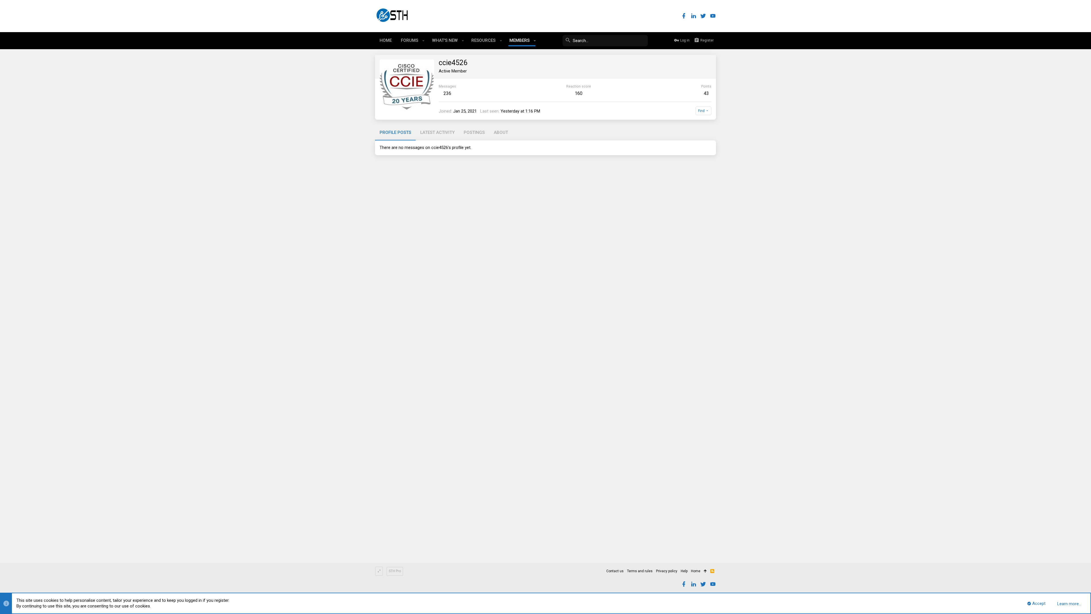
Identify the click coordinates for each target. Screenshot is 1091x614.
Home (695, 571)
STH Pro (395, 571)
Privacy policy (666, 571)
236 (447, 93)
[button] (423, 40)
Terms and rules (640, 571)
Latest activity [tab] (437, 132)
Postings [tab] (474, 132)
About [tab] (501, 132)
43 (706, 93)
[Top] (705, 571)
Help (684, 571)
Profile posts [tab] (395, 132)
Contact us (615, 571)
